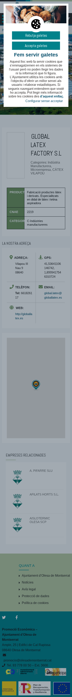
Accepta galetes (36, 45)
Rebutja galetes (36, 35)
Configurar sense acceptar (44, 101)
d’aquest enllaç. (52, 96)
